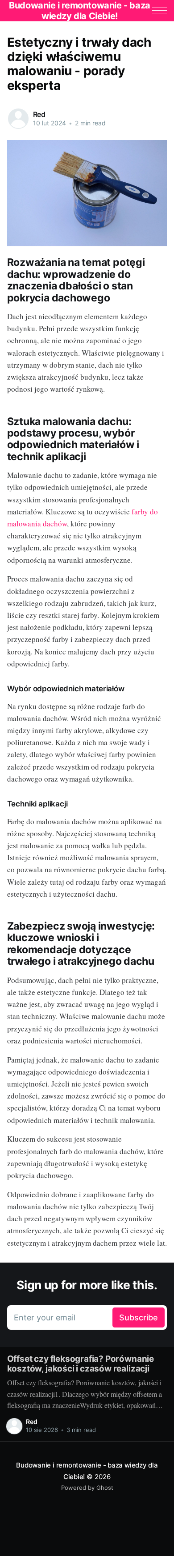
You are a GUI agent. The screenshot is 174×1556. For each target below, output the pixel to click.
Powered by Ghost (87, 1487)
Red (39, 114)
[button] (159, 10)
